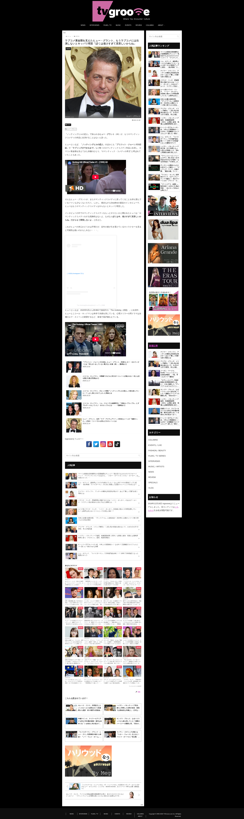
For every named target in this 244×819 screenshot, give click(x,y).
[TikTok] (117, 444)
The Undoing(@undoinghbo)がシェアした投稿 (91, 305)
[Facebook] (89, 444)
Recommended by (133, 686)
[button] (139, 455)
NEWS (69, 124)
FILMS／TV (94, 814)
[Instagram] (103, 444)
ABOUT (140, 816)
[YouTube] (110, 444)
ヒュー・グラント (71, 129)
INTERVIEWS (83, 814)
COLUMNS (140, 814)
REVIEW (128, 814)
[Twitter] (96, 444)
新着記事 (153, 345)
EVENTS (117, 814)
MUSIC (106, 814)
